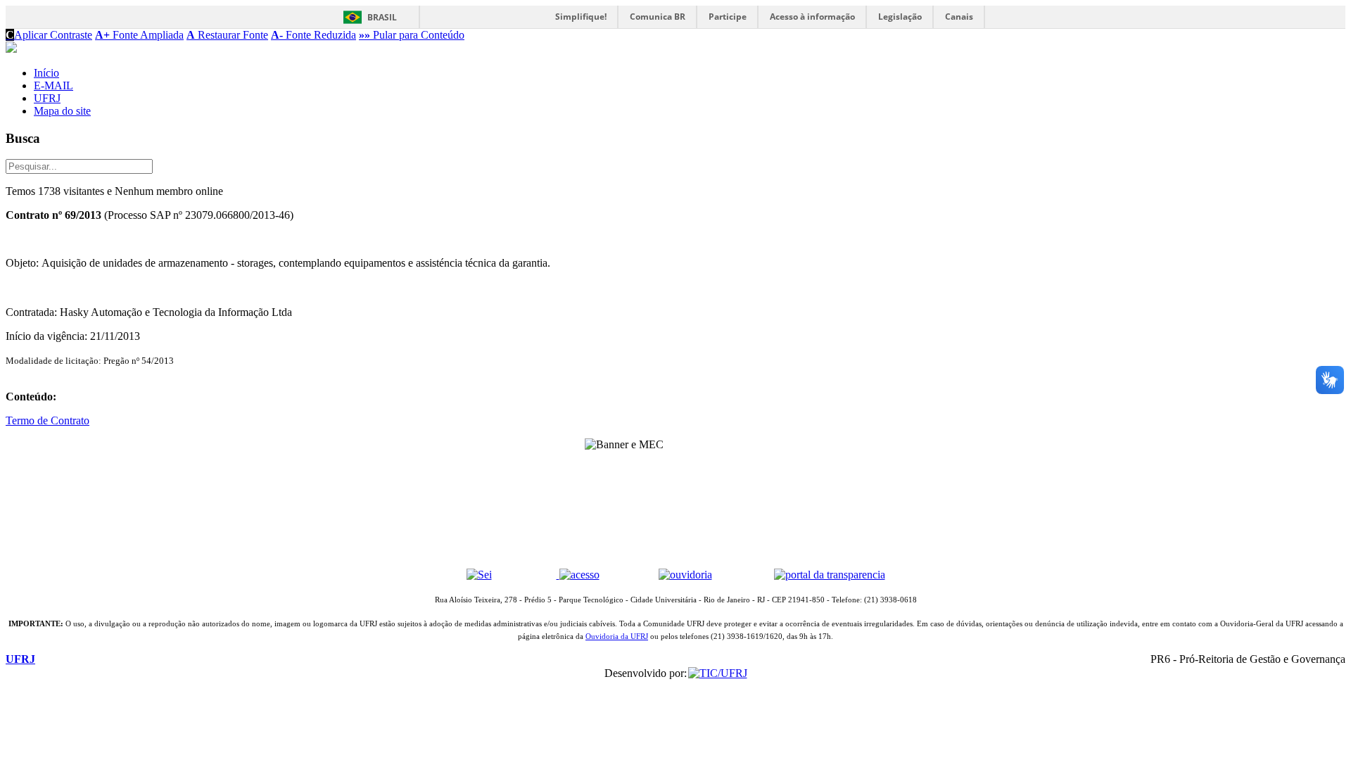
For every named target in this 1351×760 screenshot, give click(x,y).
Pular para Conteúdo (411, 35)
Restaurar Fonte (227, 35)
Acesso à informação (812, 17)
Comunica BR (657, 17)
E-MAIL (53, 85)
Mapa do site (62, 111)
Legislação (900, 17)
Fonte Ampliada (139, 35)
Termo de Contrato (47, 420)
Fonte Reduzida (313, 35)
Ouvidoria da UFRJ (616, 636)
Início (46, 73)
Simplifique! (581, 17)
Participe (728, 17)
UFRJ (47, 98)
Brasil (382, 17)
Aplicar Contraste (49, 35)
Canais (959, 17)
